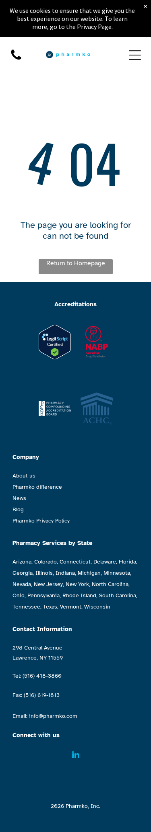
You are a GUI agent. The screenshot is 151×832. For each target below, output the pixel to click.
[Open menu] (135, 55)
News (19, 498)
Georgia (22, 573)
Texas (50, 606)
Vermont (70, 606)
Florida (127, 561)
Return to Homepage (75, 263)
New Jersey (48, 584)
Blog (18, 509)
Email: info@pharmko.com (44, 716)
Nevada (21, 584)
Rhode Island (79, 595)
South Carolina (117, 595)
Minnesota (116, 573)
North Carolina (110, 584)
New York (77, 584)
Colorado (45, 561)
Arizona (21, 561)
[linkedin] (75, 755)
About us (23, 475)
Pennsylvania (43, 595)
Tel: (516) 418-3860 (37, 675)
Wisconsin (97, 606)
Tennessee (26, 606)
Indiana (65, 573)
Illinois (44, 573)
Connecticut (75, 561)
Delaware (104, 561)
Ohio (18, 595)
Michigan (89, 573)
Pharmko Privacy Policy (41, 520)
